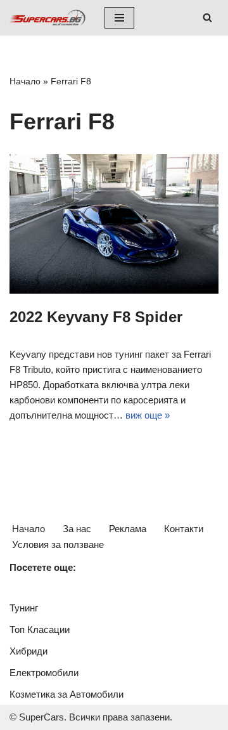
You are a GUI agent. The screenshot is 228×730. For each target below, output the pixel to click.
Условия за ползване (58, 544)
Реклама (127, 528)
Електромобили (44, 672)
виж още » (147, 415)
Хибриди (29, 651)
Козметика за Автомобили (67, 694)
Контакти (183, 528)
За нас (77, 528)
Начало (25, 81)
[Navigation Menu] (119, 18)
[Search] (207, 17)
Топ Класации (40, 629)
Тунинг (24, 608)
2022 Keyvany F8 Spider (96, 316)
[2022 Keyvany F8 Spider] (114, 224)
